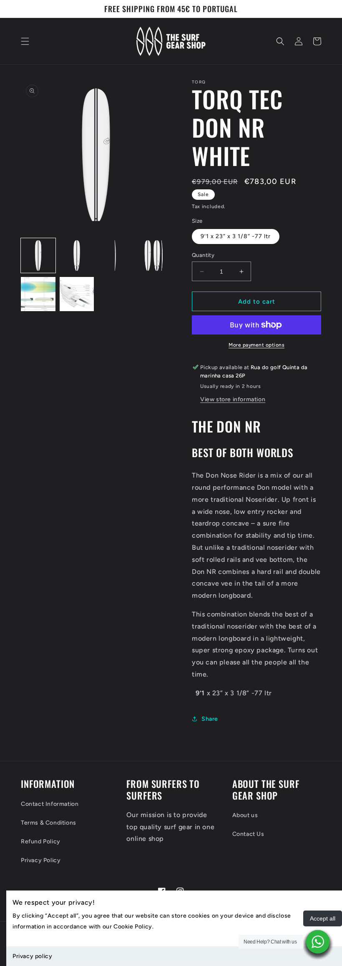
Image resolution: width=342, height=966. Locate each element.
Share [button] (209, 718)
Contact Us (248, 834)
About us (245, 815)
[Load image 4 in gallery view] (154, 255)
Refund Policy (40, 841)
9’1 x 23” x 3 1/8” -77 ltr (236, 236)
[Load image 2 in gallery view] (77, 255)
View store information (232, 399)
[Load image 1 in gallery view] (38, 255)
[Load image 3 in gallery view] (115, 255)
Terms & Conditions (48, 822)
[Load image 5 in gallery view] (38, 294)
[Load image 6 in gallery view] (77, 294)
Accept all (322, 918)
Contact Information (49, 804)
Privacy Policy (40, 860)
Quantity (203, 255)
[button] (25, 41)
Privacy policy (32, 956)
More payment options (256, 345)
